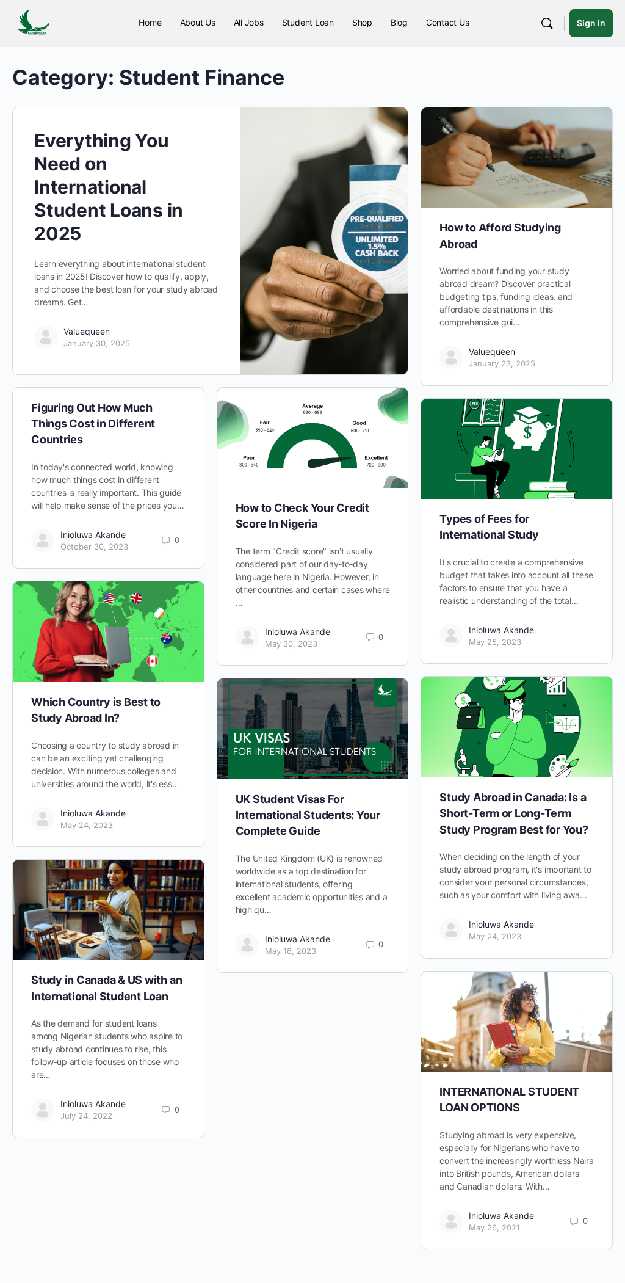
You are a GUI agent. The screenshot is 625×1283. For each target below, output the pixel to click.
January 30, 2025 (96, 343)
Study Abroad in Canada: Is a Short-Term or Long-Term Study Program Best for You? (513, 813)
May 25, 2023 (495, 642)
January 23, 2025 (502, 363)
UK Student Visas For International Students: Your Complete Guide (308, 815)
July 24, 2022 (86, 1116)
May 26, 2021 (494, 1227)
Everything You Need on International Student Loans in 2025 (108, 186)
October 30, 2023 (94, 546)
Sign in (591, 23)
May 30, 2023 (291, 644)
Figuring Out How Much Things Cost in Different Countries (93, 423)
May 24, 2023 (86, 825)
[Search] (547, 23)
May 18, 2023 (290, 951)
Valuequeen (86, 331)
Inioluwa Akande (93, 534)
